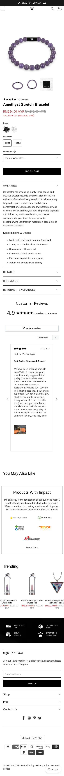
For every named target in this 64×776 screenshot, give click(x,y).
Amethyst (46, 240)
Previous (7, 397)
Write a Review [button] (33, 328)
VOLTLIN (15, 765)
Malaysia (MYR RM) (32, 738)
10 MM (17, 143)
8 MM (7, 143)
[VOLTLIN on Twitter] (40, 718)
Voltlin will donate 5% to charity (25, 262)
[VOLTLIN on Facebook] (23, 718)
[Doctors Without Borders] (32, 538)
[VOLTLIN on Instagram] (29, 718)
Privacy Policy (42, 765)
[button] (17, 84)
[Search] (52, 9)
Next (56, 397)
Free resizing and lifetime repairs (26, 258)
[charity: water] (19, 517)
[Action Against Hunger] (19, 528)
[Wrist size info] (14, 151)
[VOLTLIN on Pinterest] (34, 718)
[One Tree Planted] (44, 517)
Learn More (32, 547)
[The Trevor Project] (44, 528)
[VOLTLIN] (32, 9)
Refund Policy (27, 765)
